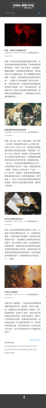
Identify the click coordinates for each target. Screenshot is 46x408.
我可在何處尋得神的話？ (14, 219)
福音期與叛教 (33, 53)
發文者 (9, 53)
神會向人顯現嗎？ (12, 292)
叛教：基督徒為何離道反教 (15, 50)
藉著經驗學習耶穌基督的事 (15, 130)
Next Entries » (35, 340)
